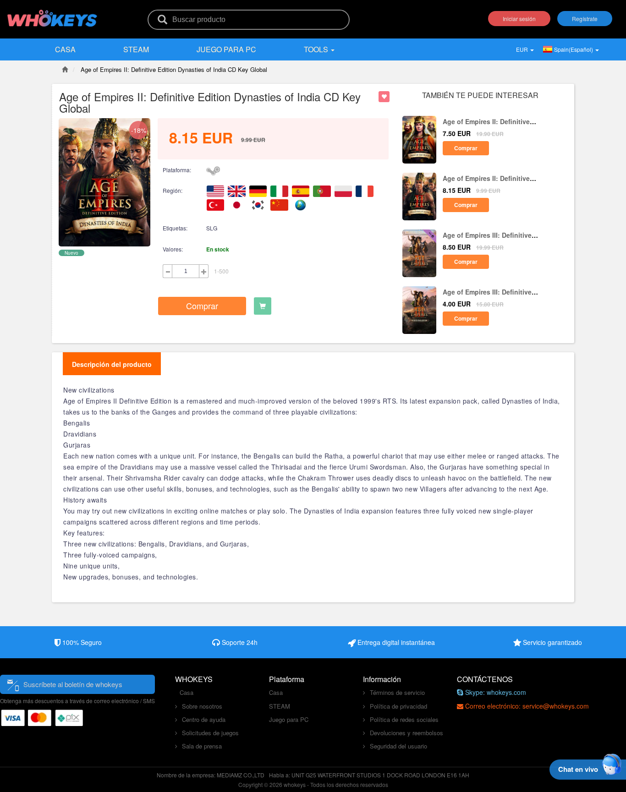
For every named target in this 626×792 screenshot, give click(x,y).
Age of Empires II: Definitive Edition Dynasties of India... (486, 182)
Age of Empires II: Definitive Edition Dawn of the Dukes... (487, 126)
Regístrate (585, 18)
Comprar (202, 305)
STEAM (136, 49)
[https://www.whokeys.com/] (53, 12)
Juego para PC (226, 49)
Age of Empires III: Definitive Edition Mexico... (487, 239)
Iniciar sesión (519, 18)
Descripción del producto (112, 364)
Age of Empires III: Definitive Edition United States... (487, 296)
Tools (317, 49)
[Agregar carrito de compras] (262, 306)
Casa (65, 49)
